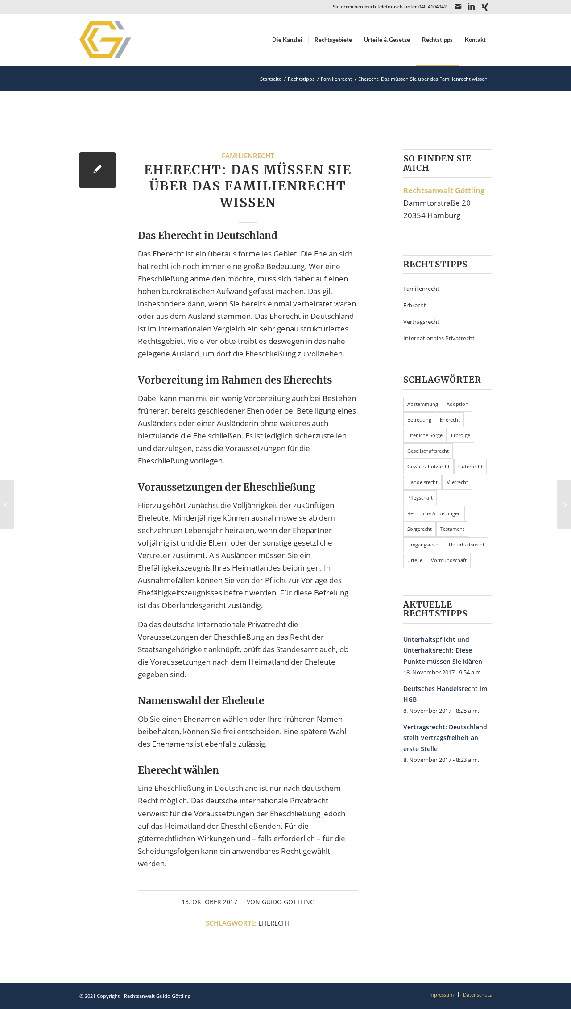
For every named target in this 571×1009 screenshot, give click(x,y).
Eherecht (274, 922)
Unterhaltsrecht (466, 544)
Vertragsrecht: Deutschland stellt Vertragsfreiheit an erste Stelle (445, 738)
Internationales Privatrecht (439, 338)
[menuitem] (287, 40)
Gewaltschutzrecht (428, 466)
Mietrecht (457, 482)
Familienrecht (248, 155)
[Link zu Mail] (457, 6)
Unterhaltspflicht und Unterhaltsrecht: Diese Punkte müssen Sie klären (442, 650)
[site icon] (116, 40)
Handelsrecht (422, 482)
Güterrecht (470, 466)
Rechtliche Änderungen (434, 513)
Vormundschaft (449, 560)
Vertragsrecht (421, 322)
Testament (452, 528)
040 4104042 (432, 6)
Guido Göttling (288, 901)
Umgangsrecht (423, 544)
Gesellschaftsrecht (428, 450)
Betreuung (419, 419)
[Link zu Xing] (485, 6)
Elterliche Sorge (425, 435)
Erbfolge (460, 435)
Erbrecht (414, 305)
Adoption (457, 404)
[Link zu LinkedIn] (471, 6)
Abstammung (422, 404)
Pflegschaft (420, 497)
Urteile (414, 560)
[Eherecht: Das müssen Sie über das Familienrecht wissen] (97, 170)
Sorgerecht (419, 528)
